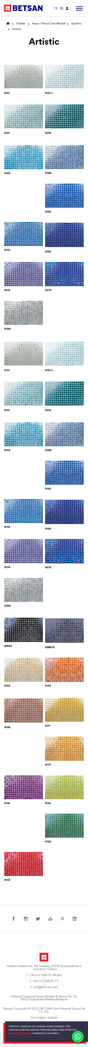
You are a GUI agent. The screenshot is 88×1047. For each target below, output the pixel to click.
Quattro (76, 23)
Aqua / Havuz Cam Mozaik (49, 23)
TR (56, 8)
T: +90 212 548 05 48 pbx (44, 975)
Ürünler (20, 23)
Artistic (16, 29)
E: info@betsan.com (44, 987)
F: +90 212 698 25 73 (44, 981)
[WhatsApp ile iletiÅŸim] (78, 1037)
